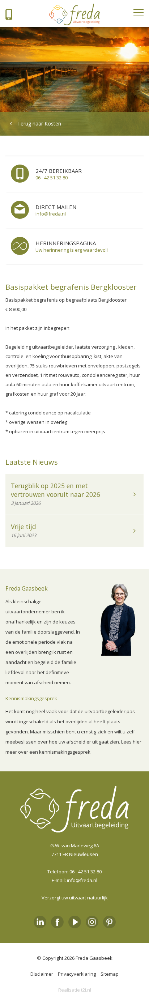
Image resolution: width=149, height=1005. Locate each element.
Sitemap (110, 974)
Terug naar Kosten (39, 123)
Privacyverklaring (77, 974)
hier (137, 741)
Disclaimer (41, 974)
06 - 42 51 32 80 (85, 871)
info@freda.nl (82, 880)
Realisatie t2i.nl (74, 990)
